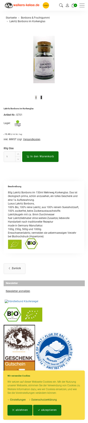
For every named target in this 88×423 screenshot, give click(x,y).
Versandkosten (31, 139)
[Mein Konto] (67, 5)
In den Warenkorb (41, 156)
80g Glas (9, 148)
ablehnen (21, 409)
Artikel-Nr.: (10, 114)
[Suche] (61, 5)
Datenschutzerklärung (44, 399)
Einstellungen (18, 399)
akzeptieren (48, 409)
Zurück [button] (16, 268)
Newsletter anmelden (18, 291)
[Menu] (83, 5)
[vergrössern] (44, 59)
